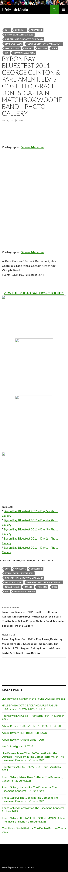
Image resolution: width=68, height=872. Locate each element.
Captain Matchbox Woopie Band (24, 39)
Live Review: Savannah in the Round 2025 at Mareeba (33, 698)
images (28, 48)
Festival (26, 560)
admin (19, 120)
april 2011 (20, 30)
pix (6, 53)
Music (37, 560)
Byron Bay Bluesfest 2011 (19, 34)
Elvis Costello (13, 43)
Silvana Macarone (24, 53)
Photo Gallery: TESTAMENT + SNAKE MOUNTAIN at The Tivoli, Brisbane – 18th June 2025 (33, 819)
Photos (42, 48)
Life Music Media (15, 10)
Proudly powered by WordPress (18, 867)
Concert (6, 560)
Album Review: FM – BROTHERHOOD (24, 732)
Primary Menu (63, 9)
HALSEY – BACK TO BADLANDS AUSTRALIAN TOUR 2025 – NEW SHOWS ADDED (30, 707)
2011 (7, 30)
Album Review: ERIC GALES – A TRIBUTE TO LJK (31, 725)
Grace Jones (12, 48)
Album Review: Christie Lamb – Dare (23, 739)
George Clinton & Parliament (44, 43)
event (16, 560)
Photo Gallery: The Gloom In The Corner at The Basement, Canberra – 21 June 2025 (30, 799)
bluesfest (36, 30)
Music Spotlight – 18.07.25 (17, 746)
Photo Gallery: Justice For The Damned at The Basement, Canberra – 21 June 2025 (29, 789)
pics (54, 48)
